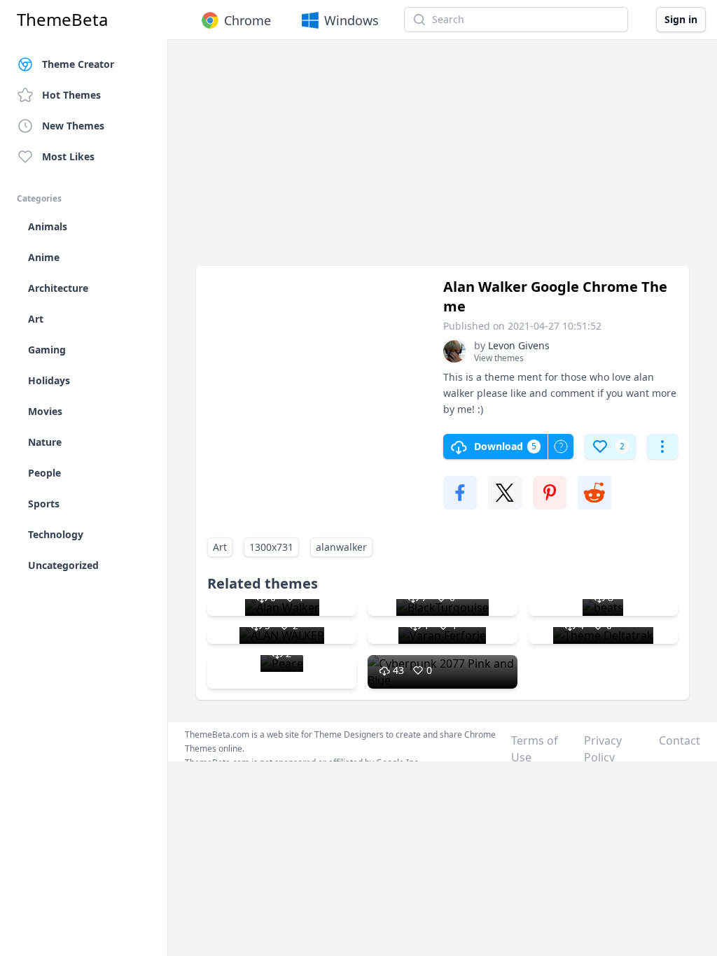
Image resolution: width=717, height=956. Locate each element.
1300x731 (271, 547)
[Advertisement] (442, 160)
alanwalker (341, 547)
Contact (679, 740)
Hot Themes (71, 94)
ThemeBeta (62, 19)
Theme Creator (78, 64)
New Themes (73, 125)
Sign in (680, 19)
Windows (351, 20)
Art (220, 547)
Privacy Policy (603, 749)
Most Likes (68, 156)
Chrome (247, 20)
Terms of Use (534, 749)
